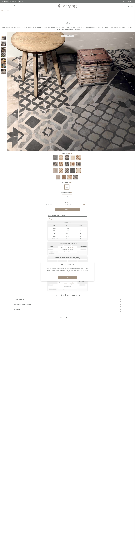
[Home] (1, 10)
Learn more (71, 271)
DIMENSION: (67, 182)
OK (67, 277)
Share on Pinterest (73, 317)
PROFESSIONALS (13, 1)
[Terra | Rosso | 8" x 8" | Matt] (3, 60)
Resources (16, 6)
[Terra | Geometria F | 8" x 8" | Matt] (3, 71)
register (72, 247)
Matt (67, 196)
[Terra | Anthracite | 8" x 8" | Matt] (3, 44)
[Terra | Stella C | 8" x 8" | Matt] (3, 65)
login (65, 247)
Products (7, 6)
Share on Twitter (66, 317)
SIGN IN (129, 1)
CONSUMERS (5, 1)
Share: (62, 317)
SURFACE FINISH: (67, 192)
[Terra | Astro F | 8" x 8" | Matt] (3, 38)
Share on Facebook (69, 317)
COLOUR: (67, 153)
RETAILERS (21, 1)
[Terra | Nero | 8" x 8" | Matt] (3, 49)
